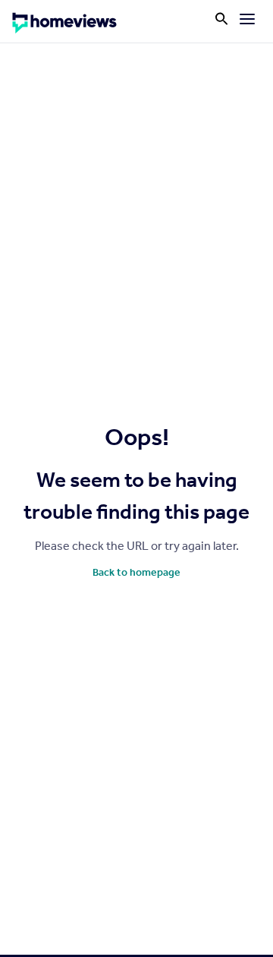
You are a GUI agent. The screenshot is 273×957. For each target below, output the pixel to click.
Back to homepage (136, 572)
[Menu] (247, 19)
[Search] (221, 19)
